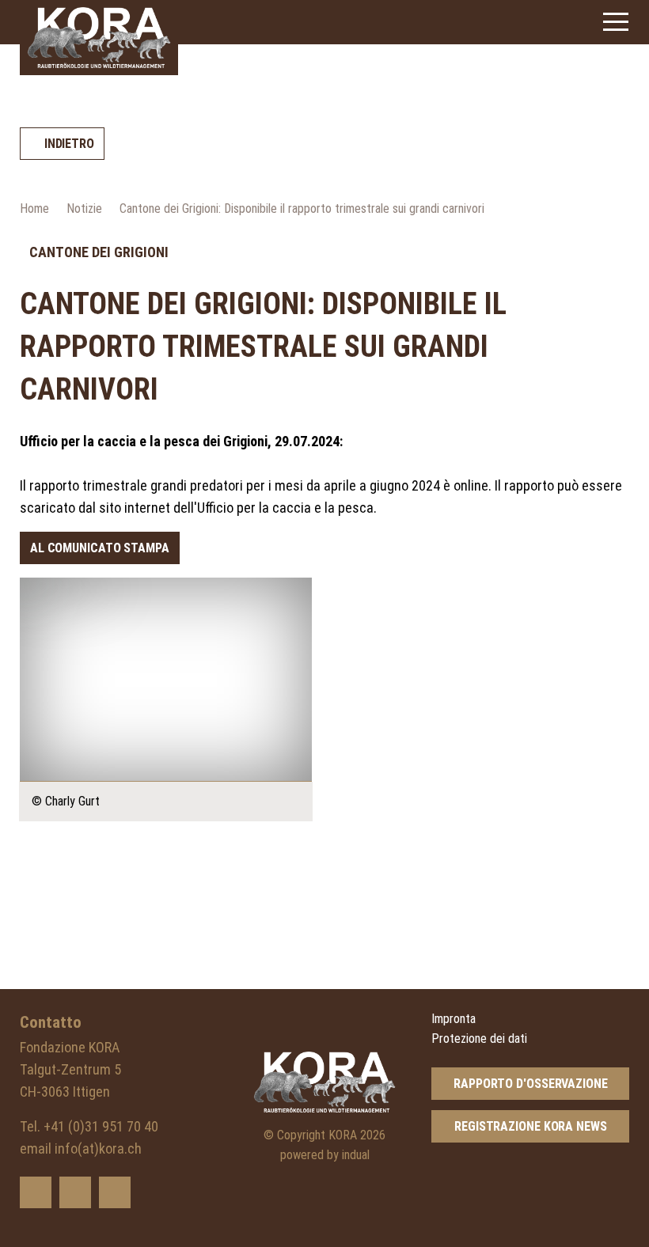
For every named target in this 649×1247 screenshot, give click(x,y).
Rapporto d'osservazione (531, 1083)
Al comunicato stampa (99, 547)
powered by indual (325, 1154)
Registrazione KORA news (530, 1126)
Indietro (69, 143)
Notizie (84, 208)
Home (34, 208)
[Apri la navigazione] (615, 22)
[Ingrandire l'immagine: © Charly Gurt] (166, 680)
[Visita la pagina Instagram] (115, 1192)
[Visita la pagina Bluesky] (35, 1192)
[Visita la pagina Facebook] (75, 1192)
